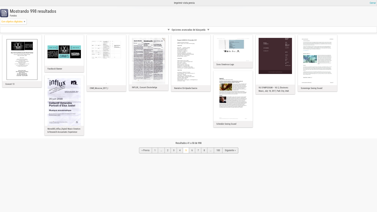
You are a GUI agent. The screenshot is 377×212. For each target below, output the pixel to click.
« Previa (145, 150)
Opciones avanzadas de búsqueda (188, 29)
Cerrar (373, 2)
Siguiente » (230, 150)
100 (218, 150)
